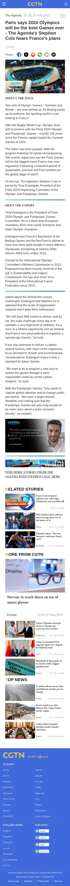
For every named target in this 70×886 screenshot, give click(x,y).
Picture (39, 782)
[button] (10, 88)
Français (7, 843)
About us (58, 881)
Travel (38, 770)
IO (6, 273)
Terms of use (13, 881)
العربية (6, 848)
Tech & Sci (9, 799)
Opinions (8, 793)
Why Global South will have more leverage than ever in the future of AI (49, 517)
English (7, 831)
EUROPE (8, 817)
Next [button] (61, 435)
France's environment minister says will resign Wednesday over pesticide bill (50, 499)
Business (8, 788)
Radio (38, 805)
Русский (8, 854)
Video (38, 788)
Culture (7, 805)
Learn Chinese (43, 817)
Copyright (28, 881)
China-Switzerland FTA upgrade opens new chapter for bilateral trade (49, 645)
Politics (7, 782)
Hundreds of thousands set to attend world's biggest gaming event (49, 664)
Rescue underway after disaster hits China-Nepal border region (48, 708)
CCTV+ (7, 866)
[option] (35, 435)
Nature (38, 776)
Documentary (10, 860)
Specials (39, 793)
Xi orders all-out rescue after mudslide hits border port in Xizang (49, 689)
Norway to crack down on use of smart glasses (32, 599)
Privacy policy (44, 881)
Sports (6, 811)
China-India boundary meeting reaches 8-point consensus (47, 727)
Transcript (40, 811)
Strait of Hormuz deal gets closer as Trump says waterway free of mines (48, 626)
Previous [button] (8, 435)
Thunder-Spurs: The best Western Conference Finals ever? (49, 536)
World (6, 776)
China (6, 770)
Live (37, 799)
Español (7, 837)
